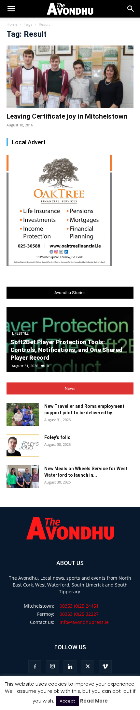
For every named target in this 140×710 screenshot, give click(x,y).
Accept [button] (67, 701)
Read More (94, 700)
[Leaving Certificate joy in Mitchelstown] (70, 76)
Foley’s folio (57, 437)
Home (12, 24)
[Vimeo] (105, 666)
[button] (131, 9)
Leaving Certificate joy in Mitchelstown (67, 116)
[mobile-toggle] (11, 9)
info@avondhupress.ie (84, 622)
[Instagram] (52, 666)
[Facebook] (34, 666)
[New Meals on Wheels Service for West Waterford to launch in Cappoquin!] (23, 476)
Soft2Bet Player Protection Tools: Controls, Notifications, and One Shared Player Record (66, 350)
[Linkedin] (70, 666)
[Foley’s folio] (23, 445)
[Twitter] (87, 666)
